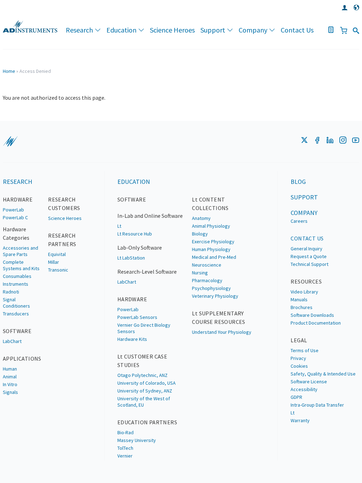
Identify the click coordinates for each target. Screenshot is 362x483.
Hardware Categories (16, 233)
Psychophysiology (211, 288)
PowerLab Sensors (137, 317)
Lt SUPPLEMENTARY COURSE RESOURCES (218, 317)
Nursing (200, 272)
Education (121, 29)
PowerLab (13, 209)
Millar (53, 262)
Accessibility (304, 389)
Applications (22, 358)
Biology (200, 234)
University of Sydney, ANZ (144, 391)
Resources (306, 281)
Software (17, 330)
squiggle (10, 141)
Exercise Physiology (213, 241)
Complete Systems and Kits (21, 265)
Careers (299, 221)
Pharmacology (207, 280)
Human (10, 369)
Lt (119, 226)
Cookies (299, 366)
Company (253, 29)
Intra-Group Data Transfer (317, 405)
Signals (10, 392)
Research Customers (64, 203)
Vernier (125, 456)
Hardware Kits (132, 339)
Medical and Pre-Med (214, 257)
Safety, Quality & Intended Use (323, 374)
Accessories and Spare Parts (20, 251)
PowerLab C (15, 217)
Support (212, 29)
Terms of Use (305, 350)
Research (79, 29)
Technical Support (309, 264)
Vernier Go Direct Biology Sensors (143, 328)
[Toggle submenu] (97, 30)
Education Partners (147, 422)
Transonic (58, 270)
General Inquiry (306, 248)
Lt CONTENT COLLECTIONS (210, 203)
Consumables (17, 276)
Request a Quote (309, 256)
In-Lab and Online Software (150, 215)
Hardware (18, 199)
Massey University (136, 440)
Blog (298, 182)
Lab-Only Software (139, 247)
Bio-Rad (125, 432)
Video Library (304, 292)
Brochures (302, 307)
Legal (299, 340)
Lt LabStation (131, 258)
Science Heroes (172, 29)
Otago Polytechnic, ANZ (142, 375)
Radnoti (11, 292)
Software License (309, 381)
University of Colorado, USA (146, 383)
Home (9, 71)
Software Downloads (312, 315)
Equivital (57, 254)
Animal (10, 376)
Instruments (15, 284)
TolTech (125, 448)
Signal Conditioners (16, 302)
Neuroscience (206, 265)
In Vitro (10, 384)
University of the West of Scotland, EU (143, 401)
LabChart (12, 341)
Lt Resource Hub (134, 234)
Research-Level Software (147, 271)
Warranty (300, 420)
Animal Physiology (211, 226)
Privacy (298, 358)
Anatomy (201, 218)
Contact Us (297, 29)
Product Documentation (316, 323)
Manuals (299, 299)
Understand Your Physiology (221, 332)
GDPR (296, 397)
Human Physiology (211, 249)
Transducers (16, 313)
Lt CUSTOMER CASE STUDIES (142, 360)
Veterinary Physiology (215, 296)
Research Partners (62, 240)
